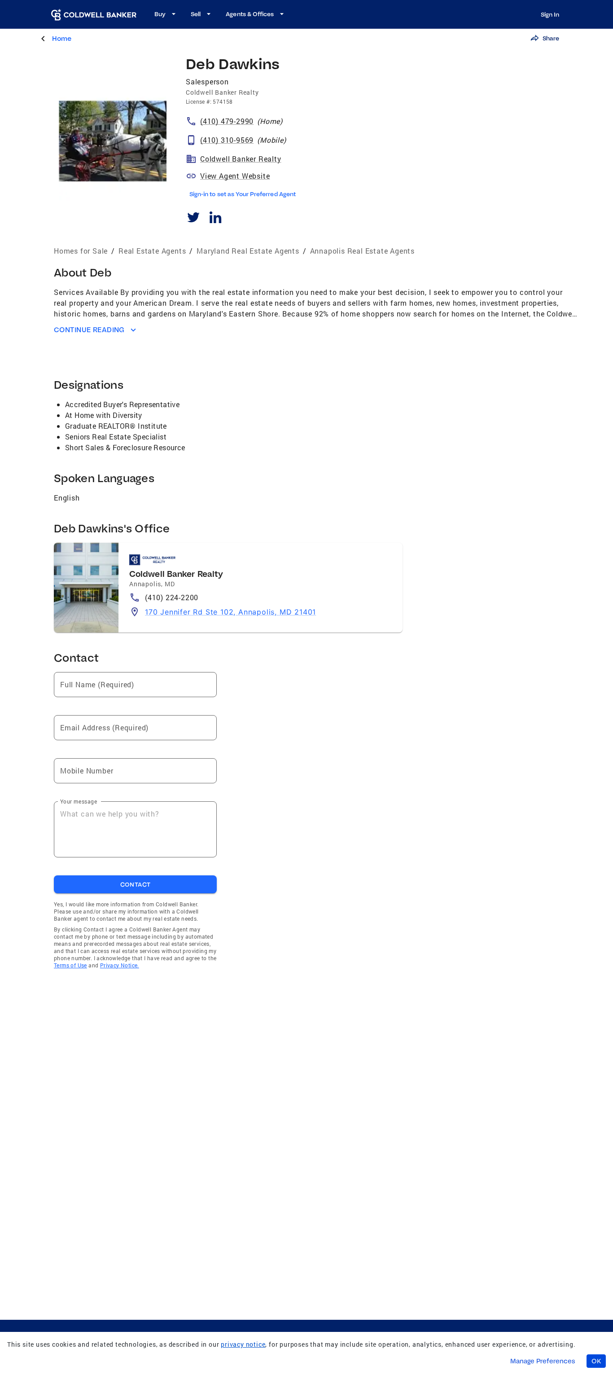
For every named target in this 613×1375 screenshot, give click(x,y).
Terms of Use (70, 965)
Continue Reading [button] (89, 329)
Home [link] (61, 38)
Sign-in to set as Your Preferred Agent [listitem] (242, 194)
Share (551, 38)
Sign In (550, 14)
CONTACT (135, 884)
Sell (196, 14)
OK (596, 1361)
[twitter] (193, 219)
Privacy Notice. (119, 965)
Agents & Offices (250, 14)
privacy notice (243, 1344)
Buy (160, 14)
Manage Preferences (542, 1361)
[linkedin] (215, 219)
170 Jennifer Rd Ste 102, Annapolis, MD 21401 (230, 611)
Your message (78, 801)
